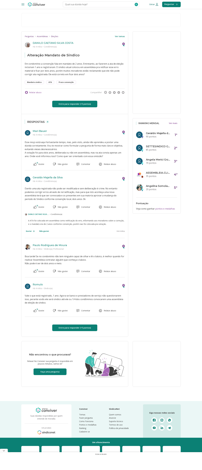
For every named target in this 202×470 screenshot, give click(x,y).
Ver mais (173, 123)
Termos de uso (116, 424)
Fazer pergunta (86, 418)
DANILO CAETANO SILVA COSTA (53, 43)
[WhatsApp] (105, 92)
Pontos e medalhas (87, 424)
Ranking (82, 428)
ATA (50, 82)
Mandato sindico (34, 82)
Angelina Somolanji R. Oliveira (158, 186)
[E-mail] (123, 92)
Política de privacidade (119, 428)
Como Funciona (86, 421)
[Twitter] (114, 92)
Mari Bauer (40, 131)
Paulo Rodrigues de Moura (50, 245)
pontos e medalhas (165, 208)
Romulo (38, 284)
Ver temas (120, 36)
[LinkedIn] (118, 92)
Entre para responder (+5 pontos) (75, 104)
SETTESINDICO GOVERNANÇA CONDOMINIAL (158, 146)
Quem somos (115, 414)
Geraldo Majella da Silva (48, 177)
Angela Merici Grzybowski (158, 159)
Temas (82, 414)
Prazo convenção (66, 82)
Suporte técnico (116, 421)
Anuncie (112, 418)
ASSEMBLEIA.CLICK (158, 172)
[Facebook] (110, 92)
